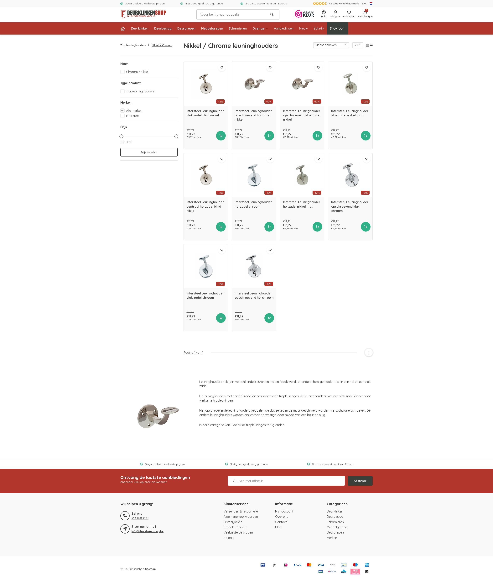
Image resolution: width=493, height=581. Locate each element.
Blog (278, 527)
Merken (332, 538)
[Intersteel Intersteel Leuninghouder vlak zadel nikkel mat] (350, 84)
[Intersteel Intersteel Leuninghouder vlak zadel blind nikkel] (206, 84)
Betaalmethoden (235, 527)
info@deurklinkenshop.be (147, 531)
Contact (281, 522)
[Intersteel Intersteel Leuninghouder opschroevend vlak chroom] (350, 175)
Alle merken (134, 110)
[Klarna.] (355, 572)
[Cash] (274, 565)
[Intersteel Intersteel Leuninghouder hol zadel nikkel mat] (302, 175)
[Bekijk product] (221, 135)
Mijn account (284, 511)
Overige (258, 28)
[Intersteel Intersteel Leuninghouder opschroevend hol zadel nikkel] (254, 84)
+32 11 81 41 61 (140, 518)
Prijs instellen (149, 152)
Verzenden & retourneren (242, 511)
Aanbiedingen (283, 28)
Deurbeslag (163, 28)
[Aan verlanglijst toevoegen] (222, 67)
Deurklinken (139, 28)
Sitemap (150, 568)
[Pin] (263, 565)
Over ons (281, 516)
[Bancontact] (344, 565)
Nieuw (303, 28)
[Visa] (320, 565)
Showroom (337, 28)
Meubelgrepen (212, 28)
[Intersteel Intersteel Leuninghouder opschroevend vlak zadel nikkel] (302, 84)
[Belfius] (332, 572)
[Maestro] (355, 565)
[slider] (121, 136)
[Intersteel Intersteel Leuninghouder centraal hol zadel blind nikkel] (206, 175)
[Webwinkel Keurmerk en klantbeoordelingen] (304, 14)
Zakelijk (319, 28)
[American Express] (367, 565)
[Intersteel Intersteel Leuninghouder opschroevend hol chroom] (254, 266)
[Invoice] (367, 572)
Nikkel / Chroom (162, 45)
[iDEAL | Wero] (286, 565)
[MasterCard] (309, 565)
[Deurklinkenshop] (143, 14)
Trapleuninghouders (133, 45)
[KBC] (344, 572)
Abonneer (360, 481)
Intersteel (132, 116)
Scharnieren (238, 28)
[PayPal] (297, 565)
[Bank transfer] (332, 565)
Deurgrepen (186, 28)
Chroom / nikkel (137, 72)
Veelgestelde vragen (238, 532)
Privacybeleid (233, 522)
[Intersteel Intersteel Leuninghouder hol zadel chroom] (254, 175)
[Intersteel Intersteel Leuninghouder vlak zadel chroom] (206, 266)
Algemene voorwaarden (241, 516)
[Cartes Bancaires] (320, 572)
